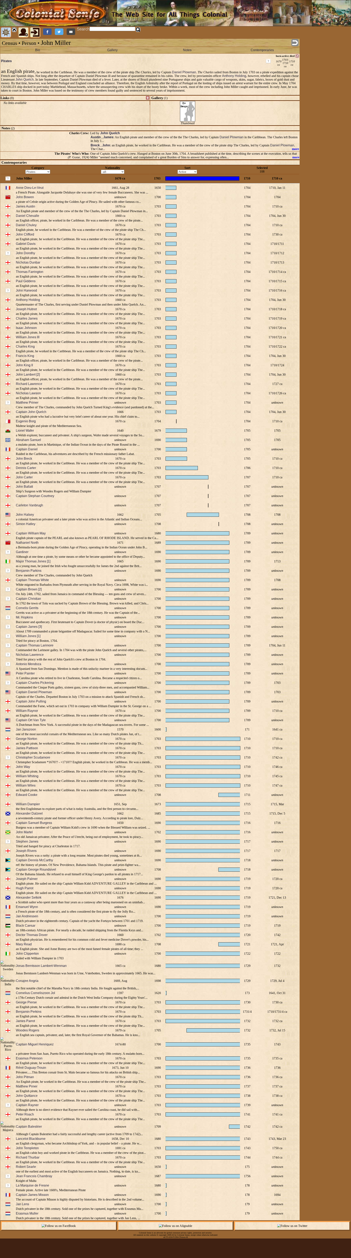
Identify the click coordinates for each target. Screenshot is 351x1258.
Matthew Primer (27, 402)
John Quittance (27, 1095)
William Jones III (27, 337)
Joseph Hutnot (26, 309)
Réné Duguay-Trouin (31, 1067)
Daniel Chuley (26, 225)
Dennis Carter (26, 468)
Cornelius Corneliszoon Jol (35, 993)
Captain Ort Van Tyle (31, 720)
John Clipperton (27, 953)
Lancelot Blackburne (31, 1138)
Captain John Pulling (31, 701)
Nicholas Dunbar (28, 262)
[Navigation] (5, 32)
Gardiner (22, 552)
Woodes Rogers (27, 1030)
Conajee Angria (27, 980)
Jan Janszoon (26, 729)
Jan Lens (22, 1204)
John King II (24, 365)
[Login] (35, 32)
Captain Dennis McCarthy (34, 860)
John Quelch (24, 79)
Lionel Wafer (25, 430)
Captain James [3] (29, 626)
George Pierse (26, 1002)
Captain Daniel (27, 449)
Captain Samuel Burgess (34, 823)
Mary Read (24, 944)
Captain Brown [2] (29, 589)
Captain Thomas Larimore (34, 645)
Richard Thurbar (27, 1157)
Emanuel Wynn (27, 907)
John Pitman (25, 1077)
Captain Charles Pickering (35, 682)
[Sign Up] (23, 32)
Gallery (112, 50)
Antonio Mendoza (28, 664)
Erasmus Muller (27, 1213)
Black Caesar (25, 925)
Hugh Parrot (24, 888)
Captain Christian (28, 598)
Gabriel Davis (26, 243)
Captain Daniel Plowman (34, 692)
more (295, 149)
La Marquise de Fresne (32, 1185)
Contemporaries (262, 50)
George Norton (26, 738)
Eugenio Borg (26, 421)
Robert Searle (26, 1166)
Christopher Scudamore (33, 757)
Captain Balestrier (29, 1126)
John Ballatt (24, 486)
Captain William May (31, 533)
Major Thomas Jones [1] (33, 561)
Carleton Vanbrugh (29, 505)
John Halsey (25, 514)
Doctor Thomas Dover (32, 935)
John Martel (24, 832)
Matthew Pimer (26, 1086)
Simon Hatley (25, 524)
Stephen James (27, 841)
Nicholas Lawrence (30, 654)
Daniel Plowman (184, 72)
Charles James (27, 318)
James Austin (25, 206)
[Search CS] (138, 29)
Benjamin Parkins (28, 570)
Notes (187, 50)
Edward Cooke (26, 795)
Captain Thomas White (32, 580)
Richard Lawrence (29, 384)
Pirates (6, 61)
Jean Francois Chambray (34, 1176)
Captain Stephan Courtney (35, 496)
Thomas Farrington (29, 271)
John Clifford (25, 234)
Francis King (25, 356)
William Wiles (26, 785)
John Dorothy (25, 253)
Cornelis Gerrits (27, 608)
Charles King (25, 346)
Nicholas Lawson (28, 393)
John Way (23, 766)
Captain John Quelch (31, 412)
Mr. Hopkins (24, 617)
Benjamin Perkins (28, 1011)
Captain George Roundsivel (36, 869)
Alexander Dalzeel (29, 813)
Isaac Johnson (26, 328)
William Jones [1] (28, 636)
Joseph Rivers (26, 851)
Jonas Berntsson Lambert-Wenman (41, 965)
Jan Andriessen (27, 916)
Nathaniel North (27, 542)
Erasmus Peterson (29, 1058)
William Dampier (28, 804)
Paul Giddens (26, 281)
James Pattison (27, 748)
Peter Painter (25, 673)
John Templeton (27, 1148)
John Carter (24, 477)
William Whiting (27, 776)
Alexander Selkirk (28, 897)
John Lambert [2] (28, 374)
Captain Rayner (27, 1105)
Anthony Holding (234, 76)
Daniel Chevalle (27, 215)
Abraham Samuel (28, 440)
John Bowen (25, 197)
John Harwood (26, 290)
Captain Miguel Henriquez (35, 1044)
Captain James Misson (32, 1194)
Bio (37, 50)
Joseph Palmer (27, 879)
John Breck (24, 458)
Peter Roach (25, 1114)
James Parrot (25, 1021)
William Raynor (27, 710)
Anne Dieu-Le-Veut (29, 187)
